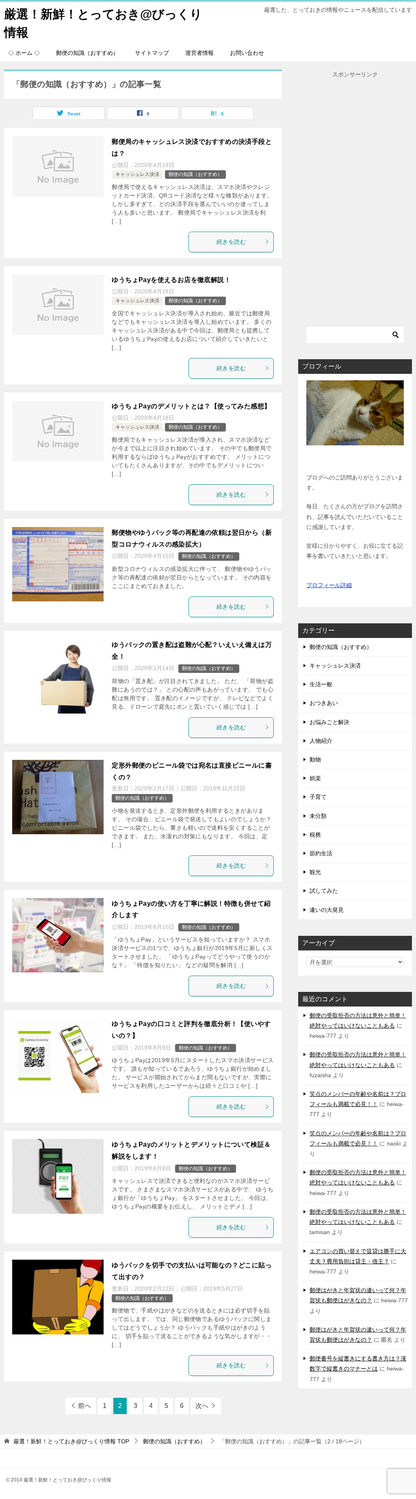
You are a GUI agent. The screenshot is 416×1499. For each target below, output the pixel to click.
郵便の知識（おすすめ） (87, 53)
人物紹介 (321, 741)
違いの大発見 (327, 910)
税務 (315, 834)
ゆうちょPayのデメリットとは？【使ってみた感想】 (191, 406)
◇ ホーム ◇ (24, 53)
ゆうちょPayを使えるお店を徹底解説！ (171, 279)
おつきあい (324, 703)
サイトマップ (152, 53)
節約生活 (321, 853)
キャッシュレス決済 (137, 174)
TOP (71, 1441)
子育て (318, 797)
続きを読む (231, 242)
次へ (201, 1405)
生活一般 (321, 684)
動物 (315, 759)
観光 (315, 872)
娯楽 (315, 778)
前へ (84, 1405)
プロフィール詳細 (329, 585)
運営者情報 (199, 53)
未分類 (318, 816)
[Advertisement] (355, 201)
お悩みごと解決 (329, 722)
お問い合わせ (247, 53)
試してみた (324, 890)
